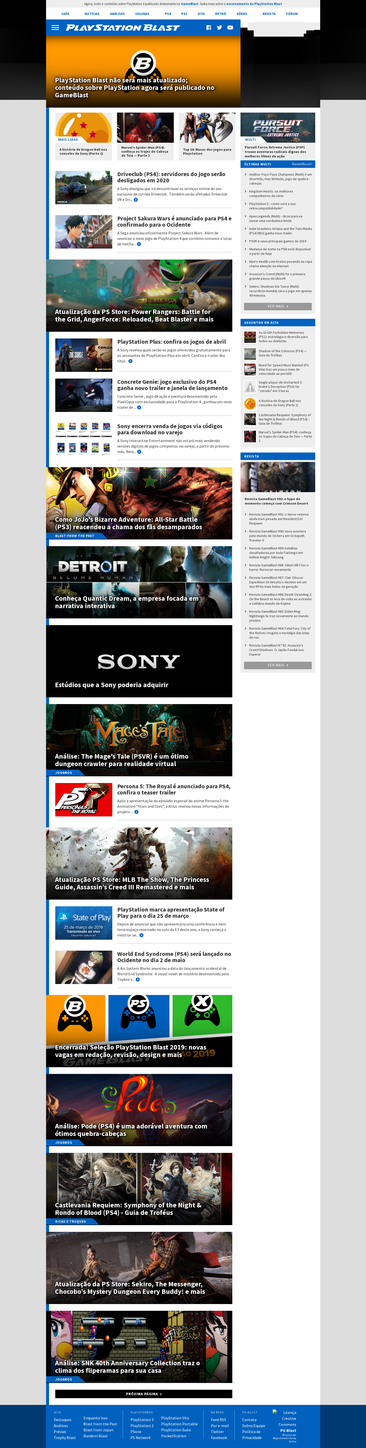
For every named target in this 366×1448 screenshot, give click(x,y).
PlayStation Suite (176, 1429)
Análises (117, 13)
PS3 (184, 13)
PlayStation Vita (175, 1417)
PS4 (168, 13)
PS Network (140, 1437)
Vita (201, 13)
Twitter (217, 1431)
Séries (242, 13)
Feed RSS (218, 1419)
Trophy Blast (65, 1437)
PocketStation (173, 1435)
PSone (135, 1431)
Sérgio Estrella (280, 1438)
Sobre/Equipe (253, 1425)
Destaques (62, 1419)
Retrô (220, 13)
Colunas (142, 13)
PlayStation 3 (142, 1419)
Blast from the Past (100, 1423)
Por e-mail (220, 1425)
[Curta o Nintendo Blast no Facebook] (209, 27)
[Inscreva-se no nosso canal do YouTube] (230, 27)
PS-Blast (288, 1430)
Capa (65, 13)
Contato (249, 1419)
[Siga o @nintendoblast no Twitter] (219, 27)
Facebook (219, 1437)
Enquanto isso (95, 1417)
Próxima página (142, 1393)
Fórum (292, 13)
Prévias (60, 1431)
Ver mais (276, 306)
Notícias (92, 13)
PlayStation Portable (179, 1423)
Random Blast (95, 1435)
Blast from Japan (98, 1429)
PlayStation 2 (142, 1425)
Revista (269, 13)
